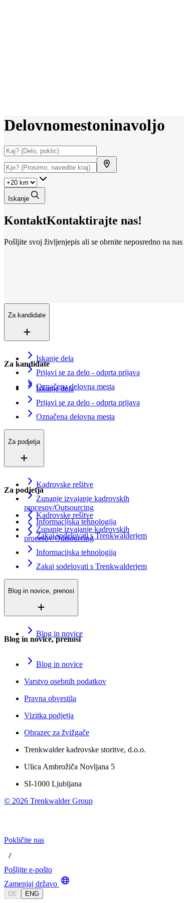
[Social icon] (14, 831)
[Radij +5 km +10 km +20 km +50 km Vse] (26, 182)
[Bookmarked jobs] (10, 88)
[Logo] (41, 17)
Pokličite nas (24, 840)
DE (12, 893)
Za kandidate (47, 44)
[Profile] (12, 99)
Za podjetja (44, 55)
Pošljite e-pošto (28, 869)
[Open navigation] (8, 29)
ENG (32, 893)
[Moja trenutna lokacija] (107, 164)
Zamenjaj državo (30, 883)
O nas (37, 65)
